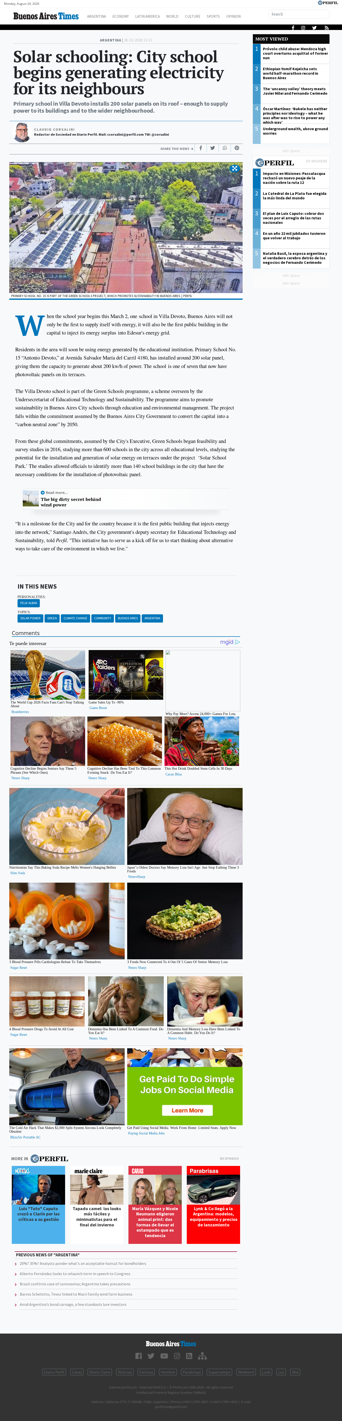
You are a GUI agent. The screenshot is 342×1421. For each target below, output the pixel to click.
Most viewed (271, 39)
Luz (281, 1372)
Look (266, 1372)
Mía (295, 1372)
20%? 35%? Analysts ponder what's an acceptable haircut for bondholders (83, 1263)
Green (52, 618)
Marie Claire (99, 1372)
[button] (234, 169)
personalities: (32, 597)
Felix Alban (28, 603)
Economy (120, 16)
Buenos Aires (128, 618)
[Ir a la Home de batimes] (171, 1344)
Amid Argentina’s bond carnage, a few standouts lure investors (73, 1304)
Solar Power (30, 618)
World (172, 16)
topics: (24, 612)
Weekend (246, 1372)
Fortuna (146, 1372)
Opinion (233, 16)
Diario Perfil (54, 1372)
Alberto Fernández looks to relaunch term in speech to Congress (75, 1273)
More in (19, 1158)
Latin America (147, 16)
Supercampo (219, 1372)
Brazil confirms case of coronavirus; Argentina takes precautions (75, 1283)
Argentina (96, 16)
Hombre (168, 1372)
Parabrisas (192, 1372)
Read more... (57, 492)
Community (102, 618)
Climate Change (75, 618)
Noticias (125, 1372)
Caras (77, 1372)
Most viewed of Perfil (291, 163)
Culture (192, 16)
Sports (213, 16)
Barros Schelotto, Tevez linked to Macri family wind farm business (76, 1294)
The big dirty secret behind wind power (71, 502)
